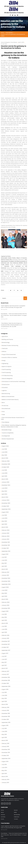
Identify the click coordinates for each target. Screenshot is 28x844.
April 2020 (4, 596)
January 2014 (5, 782)
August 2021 (5, 554)
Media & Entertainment (8, 396)
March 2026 (5, 458)
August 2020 (5, 587)
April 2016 (4, 701)
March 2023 (5, 527)
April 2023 (4, 524)
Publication (16, 816)
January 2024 (5, 500)
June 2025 (4, 473)
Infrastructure (5, 384)
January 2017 (5, 674)
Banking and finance (7, 339)
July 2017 (4, 656)
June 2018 (4, 629)
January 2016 (5, 710)
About (2, 812)
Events (2, 819)
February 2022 (5, 536)
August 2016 (5, 689)
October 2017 (5, 647)
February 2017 (5, 671)
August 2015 (5, 725)
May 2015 (4, 734)
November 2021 (6, 545)
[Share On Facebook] (14, 290)
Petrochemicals (6, 408)
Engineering (5, 363)
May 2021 (4, 563)
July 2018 (4, 626)
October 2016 (5, 683)
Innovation (5, 387)
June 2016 (4, 695)
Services (3, 814)
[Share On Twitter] (10, 290)
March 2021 (5, 569)
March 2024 (5, 497)
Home (2, 810)
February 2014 (5, 779)
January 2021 (5, 575)
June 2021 (4, 560)
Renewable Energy (6, 430)
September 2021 (6, 551)
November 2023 (6, 503)
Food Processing (6, 369)
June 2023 (4, 518)
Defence (4, 351)
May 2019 (4, 617)
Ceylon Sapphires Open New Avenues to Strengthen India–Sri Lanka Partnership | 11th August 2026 (13, 306)
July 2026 (4, 449)
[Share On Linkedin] (18, 290)
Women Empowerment (8, 439)
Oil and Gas (5, 405)
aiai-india (4, 44)
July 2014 (4, 764)
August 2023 (5, 512)
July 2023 (4, 515)
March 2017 (5, 668)
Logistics (4, 390)
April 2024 (4, 494)
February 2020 (6, 602)
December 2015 (6, 713)
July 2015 (4, 728)
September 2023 (6, 509)
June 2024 (4, 488)
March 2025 (5, 479)
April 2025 (4, 476)
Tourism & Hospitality (8, 433)
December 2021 (6, 542)
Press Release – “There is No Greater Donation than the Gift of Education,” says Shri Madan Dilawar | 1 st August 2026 (14, 315)
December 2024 (6, 485)
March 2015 (5, 740)
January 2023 (5, 533)
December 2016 (6, 677)
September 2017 (6, 650)
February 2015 (5, 743)
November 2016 (6, 680)
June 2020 (4, 590)
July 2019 (4, 614)
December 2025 (6, 464)
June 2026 (4, 452)
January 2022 (5, 539)
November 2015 (6, 716)
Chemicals (5, 348)
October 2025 (5, 467)
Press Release (14, 42)
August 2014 (5, 761)
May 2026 (4, 455)
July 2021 (4, 557)
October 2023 (5, 506)
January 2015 (5, 746)
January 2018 (5, 638)
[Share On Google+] (21, 290)
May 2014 (4, 770)
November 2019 (6, 608)
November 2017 (6, 644)
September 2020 (6, 584)
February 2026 (6, 461)
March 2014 (5, 776)
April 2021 (4, 566)
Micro (3, 402)
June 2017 (4, 659)
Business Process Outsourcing (10, 345)
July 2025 (4, 470)
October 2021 (5, 548)
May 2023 (4, 521)
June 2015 (4, 731)
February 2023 (5, 530)
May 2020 (4, 593)
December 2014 (6, 749)
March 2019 (5, 623)
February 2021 (5, 572)
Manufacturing (6, 393)
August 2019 (5, 611)
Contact (16, 819)
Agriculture (5, 336)
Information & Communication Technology (13, 381)
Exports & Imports (6, 366)
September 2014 (6, 758)
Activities (3, 816)
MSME (15, 812)
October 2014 (5, 755)
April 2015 (4, 737)
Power (3, 414)
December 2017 (6, 641)
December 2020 (6, 578)
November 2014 (6, 752)
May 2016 (4, 698)
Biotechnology (6, 342)
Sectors (16, 810)
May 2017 (4, 662)
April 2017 (4, 665)
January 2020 (5, 605)
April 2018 (4, 632)
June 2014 (4, 767)
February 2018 (5, 635)
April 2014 (4, 773)
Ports (3, 411)
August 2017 (5, 653)
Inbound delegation (5, 42)
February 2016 (5, 707)
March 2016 (5, 704)
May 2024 (4, 491)
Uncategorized (6, 436)
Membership (17, 814)
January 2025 (5, 482)
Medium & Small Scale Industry (10, 399)
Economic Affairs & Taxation (9, 357)
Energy (3, 360)
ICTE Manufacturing (7, 375)
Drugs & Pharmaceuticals (9, 354)
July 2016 (4, 692)
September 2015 (6, 722)
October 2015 (5, 719)
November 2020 (6, 581)
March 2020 (5, 599)
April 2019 (4, 620)
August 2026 (5, 446)
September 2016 (6, 686)
